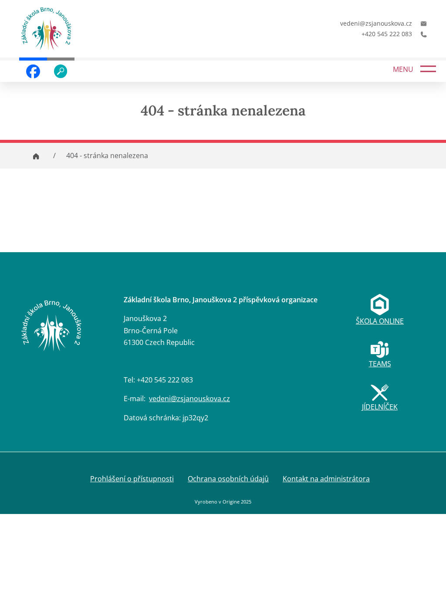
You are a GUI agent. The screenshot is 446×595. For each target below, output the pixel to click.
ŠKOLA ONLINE (380, 321)
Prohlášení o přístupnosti (132, 478)
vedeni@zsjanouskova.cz (189, 398)
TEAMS (380, 363)
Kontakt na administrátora (326, 478)
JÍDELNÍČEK (380, 407)
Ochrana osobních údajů (228, 478)
